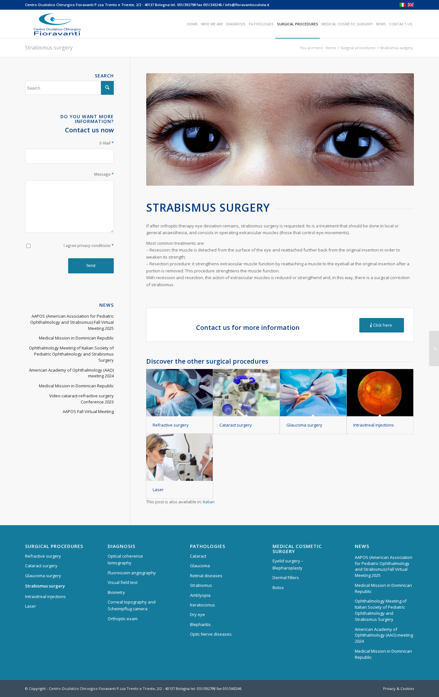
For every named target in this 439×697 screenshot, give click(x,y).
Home (331, 47)
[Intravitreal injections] (380, 393)
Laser (158, 489)
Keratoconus (202, 605)
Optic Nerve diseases (211, 634)
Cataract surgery (236, 425)
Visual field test (123, 582)
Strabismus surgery (49, 47)
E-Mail (107, 143)
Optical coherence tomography (125, 559)
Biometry (116, 592)
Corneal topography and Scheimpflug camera (132, 605)
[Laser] (179, 457)
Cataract (198, 556)
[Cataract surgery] (246, 393)
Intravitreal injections (373, 425)
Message (104, 174)
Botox (278, 587)
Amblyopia (200, 595)
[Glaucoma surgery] (313, 393)
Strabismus (201, 585)
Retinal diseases (206, 575)
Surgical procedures (358, 47)
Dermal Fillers (286, 577)
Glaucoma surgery (304, 425)
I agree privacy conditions (89, 245)
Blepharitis (200, 624)
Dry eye (197, 614)
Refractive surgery (171, 425)
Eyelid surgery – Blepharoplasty (288, 564)
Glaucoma (200, 566)
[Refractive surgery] (179, 393)
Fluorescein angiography (132, 573)
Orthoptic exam (123, 619)
